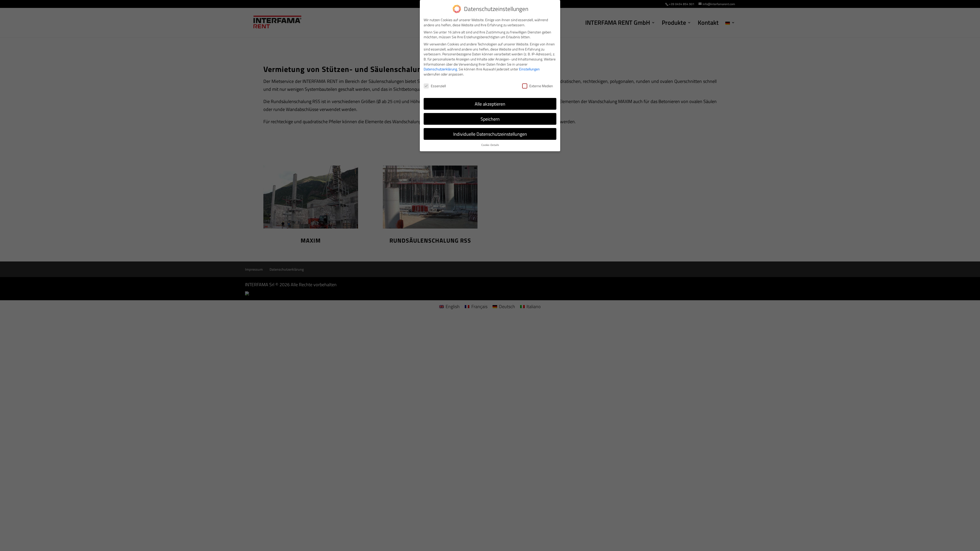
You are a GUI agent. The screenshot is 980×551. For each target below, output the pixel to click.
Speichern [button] (490, 119)
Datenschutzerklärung (440, 69)
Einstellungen (529, 69)
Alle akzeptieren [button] (490, 104)
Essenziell (438, 85)
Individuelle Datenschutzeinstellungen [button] (490, 134)
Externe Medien (541, 85)
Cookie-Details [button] (490, 145)
